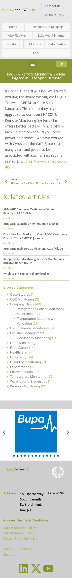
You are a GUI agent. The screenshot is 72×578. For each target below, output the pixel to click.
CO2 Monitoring (22, 299)
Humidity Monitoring (25, 362)
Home (13, 27)
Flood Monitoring (22, 343)
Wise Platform (17, 35)
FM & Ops (34, 44)
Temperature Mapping (47, 27)
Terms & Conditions (17, 549)
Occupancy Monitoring (34, 338)
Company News (22, 304)
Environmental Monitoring (29, 328)
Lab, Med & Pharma (51, 35)
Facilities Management (27, 333)
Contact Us (52, 6)
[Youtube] (48, 568)
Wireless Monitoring (25, 386)
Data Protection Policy (19, 528)
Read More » (8, 218)
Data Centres (57, 44)
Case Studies (20, 294)
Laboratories (19, 367)
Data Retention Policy (19, 533)
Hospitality (13, 44)
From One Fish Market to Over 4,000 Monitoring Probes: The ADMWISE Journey (35, 236)
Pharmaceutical (22, 372)
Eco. (36, 53)
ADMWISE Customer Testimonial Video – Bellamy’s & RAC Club (29, 211)
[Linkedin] (23, 568)
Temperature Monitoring (28, 376)
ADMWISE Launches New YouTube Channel (31, 224)
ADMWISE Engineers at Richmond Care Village (33, 248)
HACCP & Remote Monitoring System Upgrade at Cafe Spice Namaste (36, 76)
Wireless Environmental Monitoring (26, 273)
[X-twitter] (36, 568)
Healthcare (18, 352)
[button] (32, 64)
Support (9, 555)
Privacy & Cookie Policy (20, 539)
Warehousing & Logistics (28, 381)
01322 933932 (54, 15)
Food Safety (19, 348)
